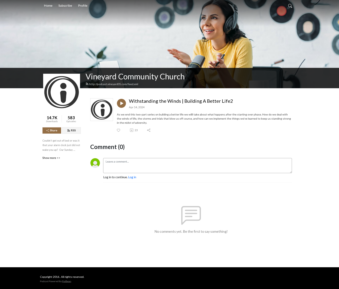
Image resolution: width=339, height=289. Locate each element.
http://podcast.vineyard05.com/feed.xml (113, 84)
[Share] (149, 130)
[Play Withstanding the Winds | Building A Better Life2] (121, 103)
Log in (132, 177)
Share (53, 130)
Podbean (66, 281)
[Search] (290, 5)
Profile (82, 5)
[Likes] (119, 130)
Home (48, 5)
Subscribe (65, 5)
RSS (73, 130)
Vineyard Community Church (135, 76)
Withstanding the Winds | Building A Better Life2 (181, 101)
